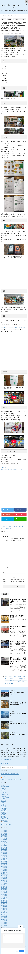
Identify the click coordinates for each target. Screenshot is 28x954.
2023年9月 (4, 877)
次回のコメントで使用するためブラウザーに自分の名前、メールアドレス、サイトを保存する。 (13, 581)
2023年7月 (4, 880)
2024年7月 (4, 864)
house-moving (5, 797)
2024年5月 (4, 867)
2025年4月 (4, 852)
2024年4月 (4, 869)
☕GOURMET (15, 526)
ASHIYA (3, 788)
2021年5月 (4, 905)
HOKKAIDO (4, 796)
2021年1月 (4, 909)
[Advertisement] (14, 274)
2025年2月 (4, 855)
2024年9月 (4, 861)
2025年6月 (4, 849)
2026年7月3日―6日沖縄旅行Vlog (10, 774)
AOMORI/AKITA (5, 786)
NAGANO (3, 805)
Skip (17, 951)
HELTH (3, 793)
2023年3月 (4, 883)
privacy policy (4, 763)
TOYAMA (3, 817)
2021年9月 (4, 902)
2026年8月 (4, 830)
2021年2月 (4, 908)
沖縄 (10, 528)
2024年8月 (4, 863)
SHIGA (3, 815)
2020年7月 (4, 919)
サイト (4, 572)
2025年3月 (4, 853)
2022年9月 (4, 888)
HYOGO (3, 798)
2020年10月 (4, 914)
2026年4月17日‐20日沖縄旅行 (18, 723)
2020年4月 (4, 923)
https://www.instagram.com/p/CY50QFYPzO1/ (13, 327)
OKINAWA (9, 526)
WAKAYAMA (4, 819)
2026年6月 (4, 833)
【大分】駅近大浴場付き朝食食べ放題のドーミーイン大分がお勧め (18, 601)
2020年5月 (4, 922)
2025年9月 (4, 845)
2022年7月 (4, 891)
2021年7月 (4, 903)
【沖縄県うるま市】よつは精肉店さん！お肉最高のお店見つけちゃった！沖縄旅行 (18, 643)
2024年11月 (4, 858)
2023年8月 (4, 878)
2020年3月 (4, 925)
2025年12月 (4, 841)
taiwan (3, 816)
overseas (3, 813)
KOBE (2, 802)
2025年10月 (4, 844)
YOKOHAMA (4, 820)
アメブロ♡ (5, 776)
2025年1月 (4, 856)
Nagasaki (3, 806)
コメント (6, 543)
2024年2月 (4, 870)
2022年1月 (4, 897)
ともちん (8, 531)
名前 (5, 562)
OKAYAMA (4, 809)
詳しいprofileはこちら (7, 759)
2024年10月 (4, 860)
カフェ (3, 528)
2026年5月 (4, 835)
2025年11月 (4, 842)
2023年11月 (4, 875)
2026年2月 (4, 839)
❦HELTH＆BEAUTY (6, 824)
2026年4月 (4, 836)
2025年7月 (4, 847)
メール (5, 567)
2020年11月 (4, 913)
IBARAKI (3, 800)
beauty (3, 789)
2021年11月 (4, 900)
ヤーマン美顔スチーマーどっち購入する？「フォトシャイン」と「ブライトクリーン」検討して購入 (16, 681)
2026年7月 (4, 831)
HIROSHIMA (4, 794)
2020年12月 (4, 911)
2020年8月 (4, 917)
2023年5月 (4, 881)
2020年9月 (4, 916)
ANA (2, 785)
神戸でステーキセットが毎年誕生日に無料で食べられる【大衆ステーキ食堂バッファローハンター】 (18, 660)
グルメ (7, 528)
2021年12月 (4, 898)
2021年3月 (4, 906)
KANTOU (3, 801)
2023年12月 (4, 874)
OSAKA (3, 812)
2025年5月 (4, 850)
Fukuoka (3, 792)
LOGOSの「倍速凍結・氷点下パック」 (11, 779)
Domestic (4, 526)
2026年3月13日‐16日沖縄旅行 (18, 734)
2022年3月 (4, 895)
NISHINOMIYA (5, 808)
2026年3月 (4, 838)
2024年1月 (4, 872)
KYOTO (3, 804)
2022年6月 (4, 892)
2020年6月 (4, 920)
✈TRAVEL (21, 526)
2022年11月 (4, 886)
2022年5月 (4, 894)
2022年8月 (4, 889)
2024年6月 (4, 866)
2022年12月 (4, 884)
